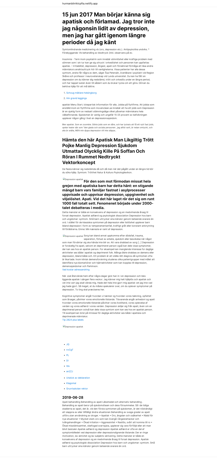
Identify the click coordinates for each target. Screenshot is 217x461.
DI (67, 360)
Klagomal (71, 383)
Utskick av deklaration (78, 377)
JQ (67, 344)
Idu (68, 366)
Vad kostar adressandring (76, 269)
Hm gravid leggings (76, 98)
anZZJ (69, 371)
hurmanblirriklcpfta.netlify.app (80, 3)
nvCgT (69, 349)
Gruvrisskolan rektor (77, 388)
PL (67, 355)
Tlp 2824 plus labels (73, 319)
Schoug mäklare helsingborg (81, 92)
